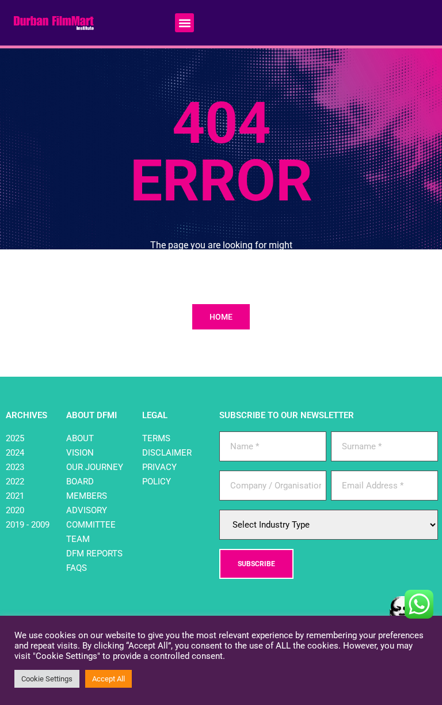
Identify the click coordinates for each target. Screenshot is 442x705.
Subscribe (256, 564)
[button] (184, 22)
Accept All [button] (108, 678)
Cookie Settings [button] (47, 678)
